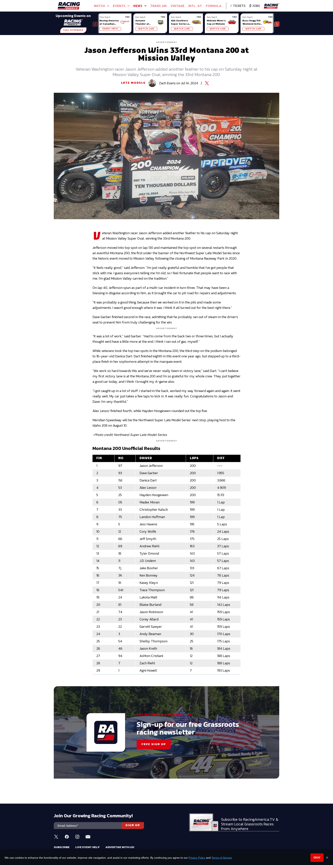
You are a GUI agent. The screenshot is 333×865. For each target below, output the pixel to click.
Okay (317, 857)
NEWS (137, 5)
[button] (276, 24)
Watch (99, 5)
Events (119, 5)
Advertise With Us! (119, 847)
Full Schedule (73, 30)
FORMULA (213, 5)
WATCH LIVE (146, 29)
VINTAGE (177, 5)
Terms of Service (221, 857)
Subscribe (62, 847)
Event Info (110, 29)
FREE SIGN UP (153, 744)
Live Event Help (87, 847)
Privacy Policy (196, 857)
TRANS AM (158, 5)
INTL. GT (195, 5)
